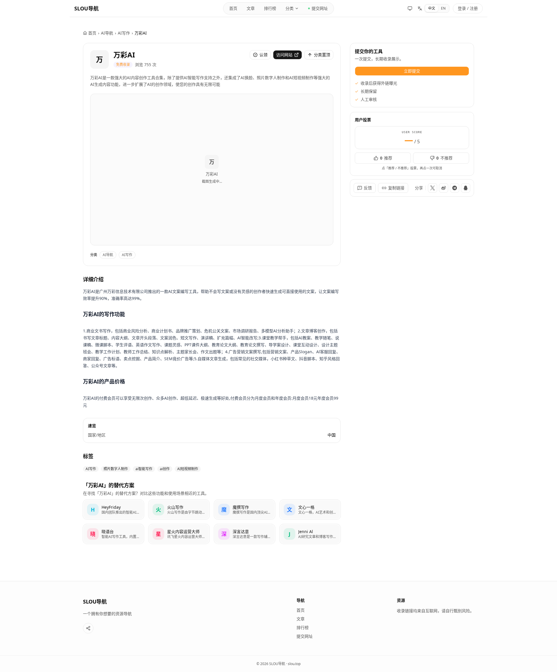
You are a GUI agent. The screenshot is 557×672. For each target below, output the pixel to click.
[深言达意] (244, 534)
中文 (431, 8)
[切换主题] (410, 8)
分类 (289, 8)
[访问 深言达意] (224, 534)
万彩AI (124, 54)
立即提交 (412, 71)
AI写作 (124, 33)
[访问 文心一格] (289, 509)
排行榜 (270, 8)
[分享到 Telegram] (454, 188)
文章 (251, 8)
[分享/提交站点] (88, 628)
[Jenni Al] (310, 534)
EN (443, 8)
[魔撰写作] (244, 509)
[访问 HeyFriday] (93, 509)
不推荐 (444, 158)
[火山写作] (179, 509)
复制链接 (396, 188)
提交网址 (320, 8)
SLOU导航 (86, 8)
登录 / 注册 (468, 8)
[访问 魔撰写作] (224, 509)
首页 (233, 8)
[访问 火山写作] (158, 509)
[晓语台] (113, 534)
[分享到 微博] (443, 188)
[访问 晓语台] (93, 534)
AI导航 (107, 33)
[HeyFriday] (113, 509)
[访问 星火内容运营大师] (158, 534)
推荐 (386, 158)
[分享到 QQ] (465, 188)
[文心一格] (310, 509)
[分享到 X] (432, 188)
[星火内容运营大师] (179, 534)
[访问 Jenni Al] (289, 534)
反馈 (368, 188)
